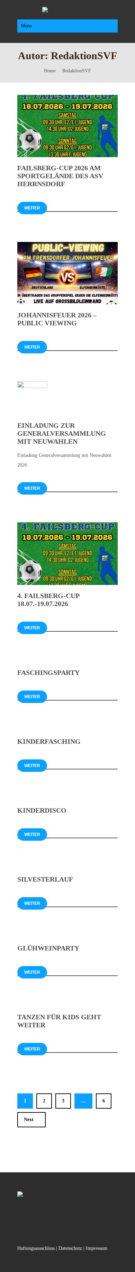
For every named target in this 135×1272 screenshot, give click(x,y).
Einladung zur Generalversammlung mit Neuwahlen (61, 433)
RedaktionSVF (76, 70)
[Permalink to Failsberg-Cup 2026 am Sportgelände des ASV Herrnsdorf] (67, 155)
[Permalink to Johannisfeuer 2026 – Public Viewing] (67, 302)
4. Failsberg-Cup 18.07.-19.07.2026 (48, 599)
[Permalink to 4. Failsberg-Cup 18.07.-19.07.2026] (67, 583)
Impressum (96, 1248)
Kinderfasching (49, 741)
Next (29, 1119)
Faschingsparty (48, 672)
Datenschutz (70, 1248)
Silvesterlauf (45, 879)
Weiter (32, 208)
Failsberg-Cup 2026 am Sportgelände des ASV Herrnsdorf (60, 176)
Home (50, 70)
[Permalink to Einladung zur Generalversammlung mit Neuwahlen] (32, 386)
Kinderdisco (41, 810)
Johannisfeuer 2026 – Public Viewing (57, 319)
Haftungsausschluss (36, 1248)
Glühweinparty (48, 948)
